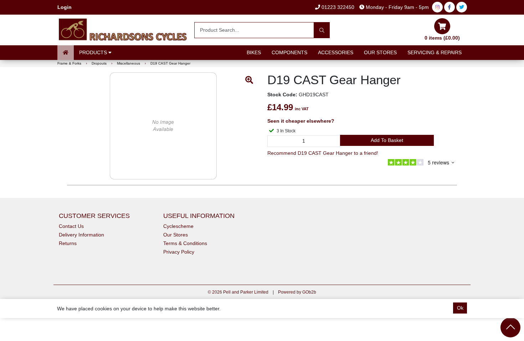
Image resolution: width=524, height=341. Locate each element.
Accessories (335, 52)
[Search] (322, 30)
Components (289, 52)
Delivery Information (81, 235)
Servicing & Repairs (434, 52)
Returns (68, 243)
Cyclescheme (178, 226)
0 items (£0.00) (442, 38)
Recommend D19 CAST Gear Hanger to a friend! (322, 153)
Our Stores (380, 52)
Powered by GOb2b (297, 292)
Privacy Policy (178, 252)
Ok (460, 308)
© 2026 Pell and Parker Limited (238, 292)
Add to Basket (387, 140)
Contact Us (71, 226)
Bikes (254, 52)
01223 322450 (337, 7)
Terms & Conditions (185, 243)
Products (93, 52)
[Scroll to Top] (510, 327)
